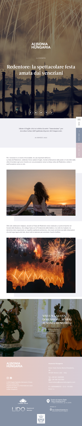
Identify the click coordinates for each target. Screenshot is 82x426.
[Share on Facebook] (30, 113)
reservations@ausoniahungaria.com (61, 382)
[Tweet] (41, 113)
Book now (50, 331)
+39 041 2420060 (57, 377)
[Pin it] (46, 113)
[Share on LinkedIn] (36, 113)
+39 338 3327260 (57, 379)
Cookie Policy (15, 384)
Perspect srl (14, 389)
